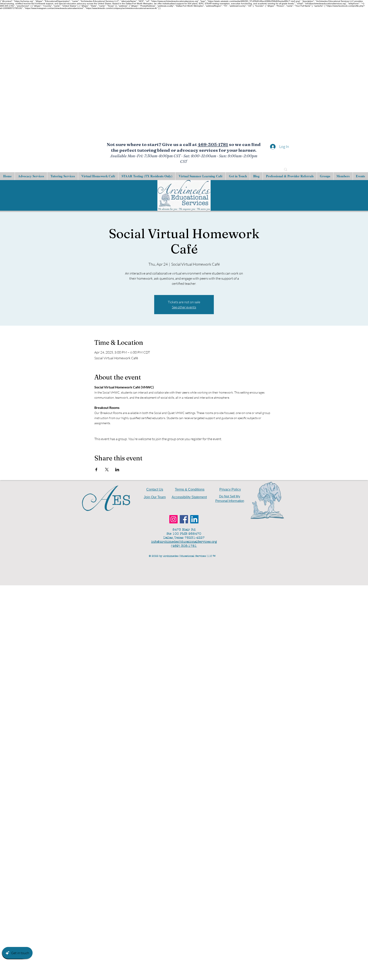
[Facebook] (184, 519)
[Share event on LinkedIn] (117, 469)
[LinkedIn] (194, 519)
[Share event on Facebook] (96, 469)
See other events (184, 307)
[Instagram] (173, 519)
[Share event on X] (107, 469)
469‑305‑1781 (213, 144)
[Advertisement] (128, 73)
